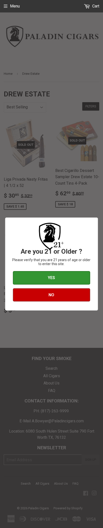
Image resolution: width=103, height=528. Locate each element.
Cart (95, 6)
